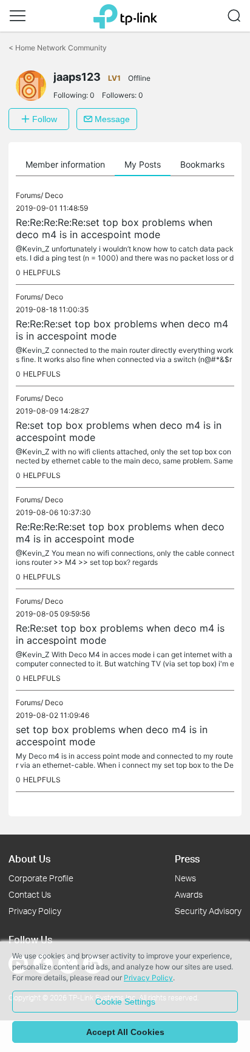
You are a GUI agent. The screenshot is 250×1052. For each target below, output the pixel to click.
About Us (29, 858)
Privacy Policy (34, 911)
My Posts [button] (142, 164)
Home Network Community (57, 47)
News (185, 878)
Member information (65, 164)
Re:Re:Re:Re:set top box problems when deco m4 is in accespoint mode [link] (120, 533)
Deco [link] (54, 195)
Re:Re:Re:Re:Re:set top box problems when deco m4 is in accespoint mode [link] (114, 228)
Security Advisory (208, 911)
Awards (189, 894)
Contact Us (29, 894)
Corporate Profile (40, 878)
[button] (17, 16)
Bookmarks (202, 164)
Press (187, 858)
